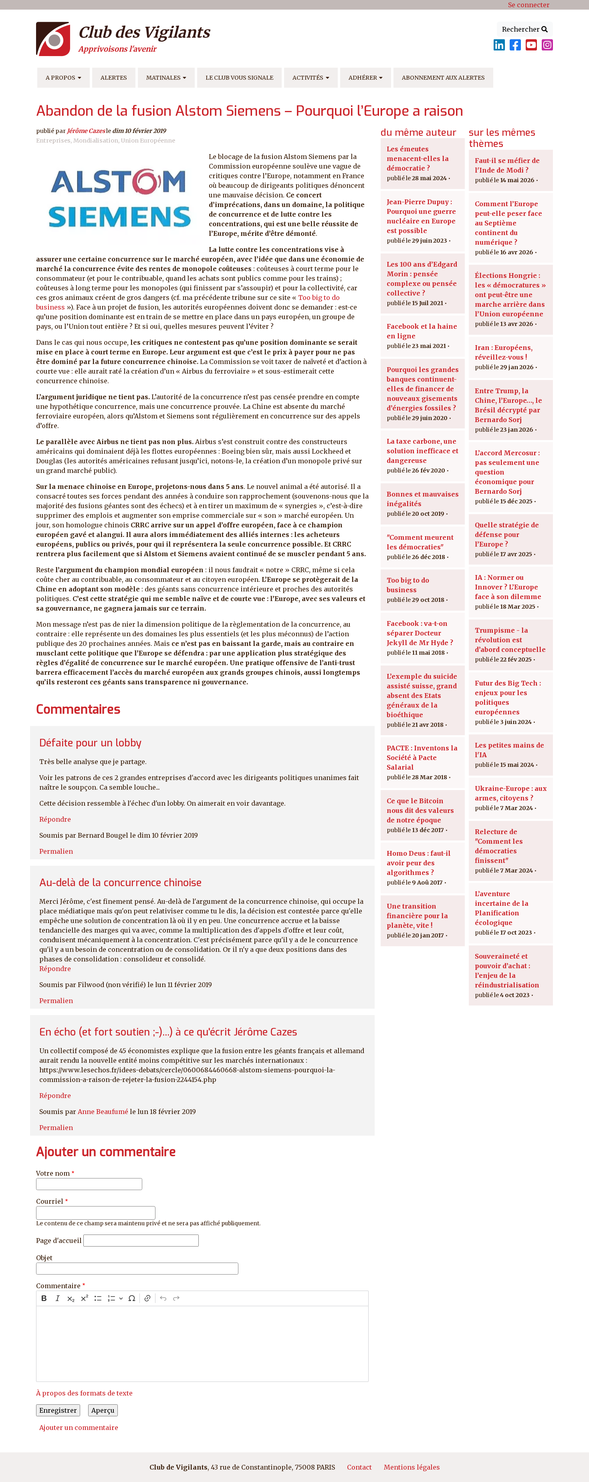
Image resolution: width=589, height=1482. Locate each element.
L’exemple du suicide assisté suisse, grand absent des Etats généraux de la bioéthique (422, 695)
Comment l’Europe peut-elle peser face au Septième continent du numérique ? (508, 223)
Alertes (114, 77)
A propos (60, 77)
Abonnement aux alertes (443, 77)
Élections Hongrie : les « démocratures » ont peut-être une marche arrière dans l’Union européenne (510, 294)
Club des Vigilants (144, 32)
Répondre (55, 819)
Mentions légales (412, 1467)
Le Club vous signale (239, 77)
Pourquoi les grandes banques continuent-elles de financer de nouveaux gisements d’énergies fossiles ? (423, 389)
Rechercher (521, 29)
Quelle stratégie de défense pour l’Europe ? (507, 534)
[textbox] (202, 1344)
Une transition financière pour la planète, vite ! (417, 915)
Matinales (163, 77)
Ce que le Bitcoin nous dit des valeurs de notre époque (420, 810)
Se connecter (529, 5)
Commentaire (58, 1286)
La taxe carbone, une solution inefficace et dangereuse (422, 451)
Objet (44, 1258)
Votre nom (53, 1173)
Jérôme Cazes (86, 131)
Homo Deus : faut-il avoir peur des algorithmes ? (419, 863)
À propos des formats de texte (84, 1393)
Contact (359, 1467)
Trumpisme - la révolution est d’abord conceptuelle (510, 640)
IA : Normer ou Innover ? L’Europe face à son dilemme (508, 587)
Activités (307, 77)
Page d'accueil (59, 1241)
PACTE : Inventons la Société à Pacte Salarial (422, 757)
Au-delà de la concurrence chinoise (120, 882)
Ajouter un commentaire (78, 1428)
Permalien (56, 851)
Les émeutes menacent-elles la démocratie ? (418, 158)
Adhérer (363, 77)
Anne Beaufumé (103, 1112)
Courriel (49, 1201)
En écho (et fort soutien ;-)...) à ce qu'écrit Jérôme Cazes (168, 1032)
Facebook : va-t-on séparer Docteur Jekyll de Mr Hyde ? (420, 633)
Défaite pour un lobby (90, 743)
